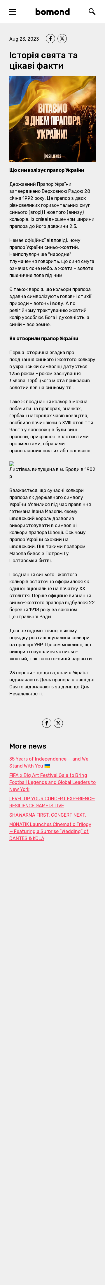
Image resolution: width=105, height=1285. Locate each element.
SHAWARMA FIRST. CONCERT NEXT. (47, 815)
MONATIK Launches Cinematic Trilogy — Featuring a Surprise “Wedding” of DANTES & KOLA (50, 831)
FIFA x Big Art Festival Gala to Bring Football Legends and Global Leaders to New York (52, 782)
